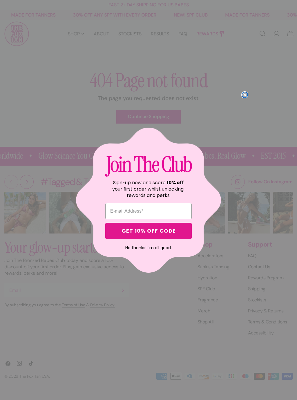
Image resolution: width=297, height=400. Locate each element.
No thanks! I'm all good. (148, 248)
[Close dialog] (245, 95)
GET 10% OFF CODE (149, 230)
